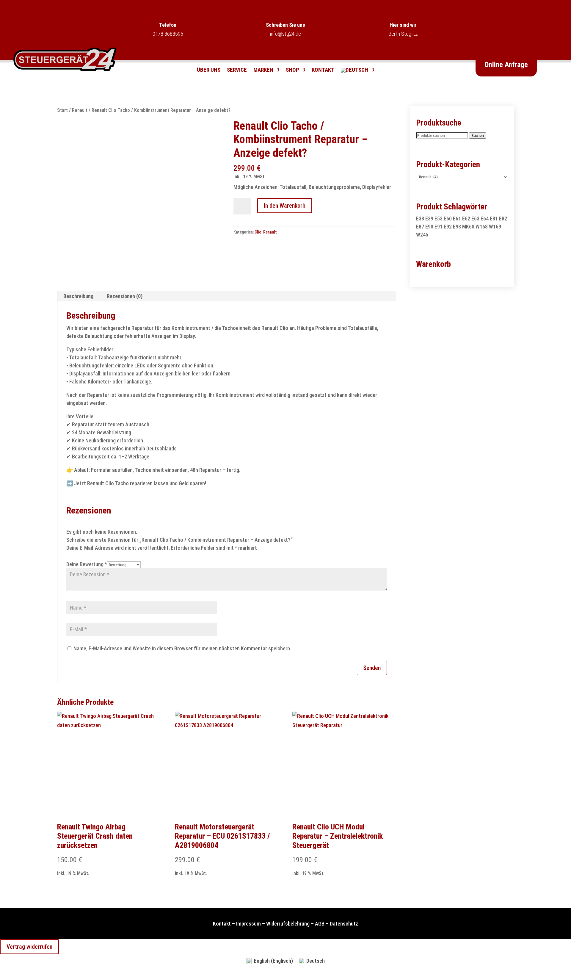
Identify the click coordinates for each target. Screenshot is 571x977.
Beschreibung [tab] (78, 296)
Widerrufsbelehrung (288, 923)
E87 (420, 226)
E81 (494, 218)
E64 (485, 218)
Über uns (208, 70)
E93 (457, 226)
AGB (319, 923)
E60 (448, 218)
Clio (258, 232)
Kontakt (323, 70)
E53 (438, 218)
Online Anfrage (506, 64)
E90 (429, 226)
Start (62, 110)
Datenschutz (344, 923)
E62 (466, 218)
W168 (482, 226)
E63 (475, 218)
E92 (448, 226)
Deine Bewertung (86, 564)
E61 (457, 218)
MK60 (468, 226)
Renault (79, 110)
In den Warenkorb (284, 205)
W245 (422, 234)
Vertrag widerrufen (29, 946)
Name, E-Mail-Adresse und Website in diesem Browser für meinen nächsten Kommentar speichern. (182, 648)
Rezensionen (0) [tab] (124, 296)
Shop (292, 70)
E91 (438, 226)
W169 (495, 226)
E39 (429, 218)
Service (237, 70)
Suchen (477, 135)
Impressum (248, 923)
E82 (503, 218)
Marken (263, 70)
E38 (420, 218)
